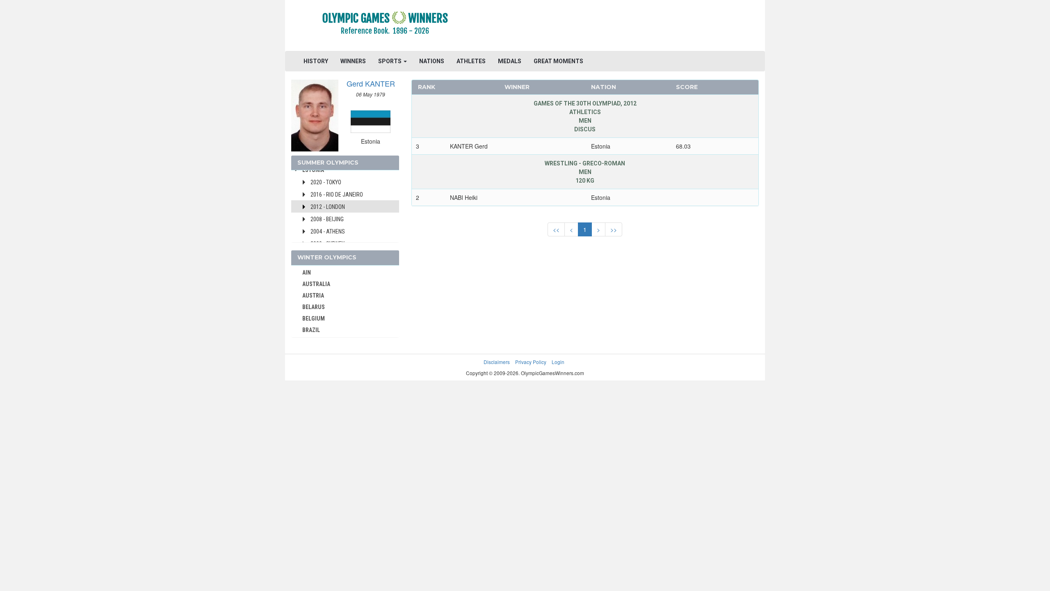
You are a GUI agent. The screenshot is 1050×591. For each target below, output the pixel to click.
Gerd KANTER (371, 83)
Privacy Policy (530, 361)
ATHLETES (471, 61)
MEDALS (509, 61)
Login (558, 361)
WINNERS (353, 61)
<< (556, 229)
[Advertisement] (625, 26)
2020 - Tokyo (325, 182)
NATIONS (431, 61)
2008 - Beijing (327, 219)
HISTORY (316, 61)
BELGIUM (313, 318)
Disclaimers (497, 361)
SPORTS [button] (390, 61)
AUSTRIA (313, 295)
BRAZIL (311, 330)
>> (613, 229)
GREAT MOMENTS (558, 61)
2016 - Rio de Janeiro (336, 194)
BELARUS (313, 307)
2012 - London (327, 207)
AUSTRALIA (316, 284)
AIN (306, 272)
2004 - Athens (327, 231)
